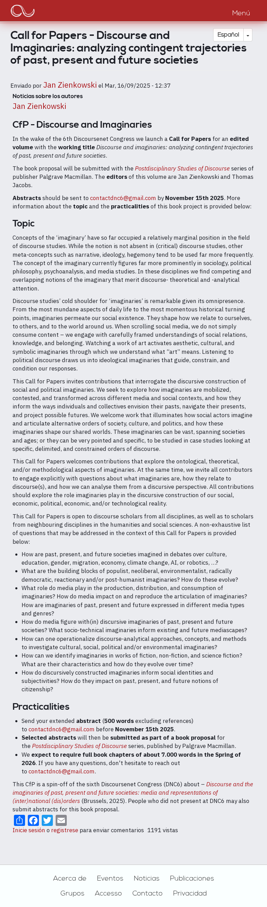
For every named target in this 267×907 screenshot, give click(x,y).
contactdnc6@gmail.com (123, 198)
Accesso (108, 893)
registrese (64, 830)
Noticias (147, 878)
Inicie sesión (29, 830)
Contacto (147, 893)
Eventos (110, 878)
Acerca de (70, 878)
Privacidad (190, 893)
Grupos (72, 893)
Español (228, 35)
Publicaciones (192, 878)
